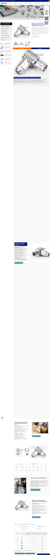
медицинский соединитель (4, 28)
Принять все (30, 553)
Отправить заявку (35, 36)
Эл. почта (46, 6)
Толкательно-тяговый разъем (5, 26)
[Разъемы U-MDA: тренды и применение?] (2, 55)
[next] (48, 64)
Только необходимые (20, 553)
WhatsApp (46, 9)
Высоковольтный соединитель (5, 37)
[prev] (15, 64)
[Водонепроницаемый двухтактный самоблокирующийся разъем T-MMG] (2, 47)
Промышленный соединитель (5, 35)
